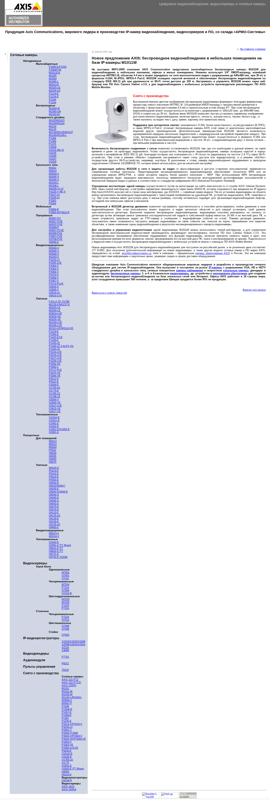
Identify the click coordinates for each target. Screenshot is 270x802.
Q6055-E (54, 503)
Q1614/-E (67, 753)
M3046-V (54, 179)
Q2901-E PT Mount (60, 545)
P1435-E (67, 721)
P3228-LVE (55, 361)
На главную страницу (253, 49)
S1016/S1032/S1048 (73, 641)
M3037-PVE (56, 224)
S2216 (65, 647)
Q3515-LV (54, 292)
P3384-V (54, 277)
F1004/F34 (55, 69)
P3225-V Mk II (57, 191)
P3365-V (54, 271)
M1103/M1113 (56, 120)
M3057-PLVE (56, 230)
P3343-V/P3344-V (72, 735)
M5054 (53, 447)
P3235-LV (67, 727)
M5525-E (54, 467)
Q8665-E (54, 527)
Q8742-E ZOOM (58, 557)
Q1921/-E (54, 420)
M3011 (52, 167)
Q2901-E (54, 432)
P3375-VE (54, 372)
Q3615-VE (55, 408)
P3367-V (54, 280)
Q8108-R (67, 780)
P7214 (65, 587)
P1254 (52, 102)
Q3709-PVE (55, 239)
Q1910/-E (54, 417)
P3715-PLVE (56, 283)
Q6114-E (67, 774)
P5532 (52, 450)
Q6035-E (54, 488)
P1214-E (54, 93)
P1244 (52, 99)
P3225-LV (54, 259)
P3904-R (54, 209)
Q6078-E (54, 509)
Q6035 (52, 456)
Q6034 (52, 453)
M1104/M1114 (56, 123)
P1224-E (54, 96)
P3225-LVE (55, 355)
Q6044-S (54, 494)
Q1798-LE (54, 396)
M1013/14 (54, 72)
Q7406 (65, 626)
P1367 (65, 718)
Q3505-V (54, 289)
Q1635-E (67, 756)
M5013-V (54, 533)
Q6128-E (54, 518)
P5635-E (67, 750)
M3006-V (67, 700)
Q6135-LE (54, 524)
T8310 (65, 669)
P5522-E (54, 381)
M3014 (53, 170)
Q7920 (65, 634)
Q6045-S (54, 500)
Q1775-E (54, 390)
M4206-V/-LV (56, 188)
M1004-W (54, 108)
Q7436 (65, 628)
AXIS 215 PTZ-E (71, 682)
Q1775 (65, 762)
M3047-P (67, 703)
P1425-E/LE (56, 337)
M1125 (52, 129)
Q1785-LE (54, 393)
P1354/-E (67, 709)
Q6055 (52, 459)
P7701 (65, 656)
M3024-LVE (55, 313)
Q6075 (52, 462)
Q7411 (65, 578)
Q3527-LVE (55, 405)
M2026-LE (54, 90)
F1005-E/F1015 (57, 66)
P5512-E (54, 378)
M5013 (53, 441)
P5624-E (54, 476)
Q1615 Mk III (56, 150)
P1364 (52, 138)
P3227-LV (54, 194)
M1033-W (67, 694)
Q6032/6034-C (57, 485)
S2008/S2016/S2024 (73, 644)
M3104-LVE (55, 322)
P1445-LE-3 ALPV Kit (61, 346)
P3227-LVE (55, 358)
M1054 (53, 78)
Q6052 (65, 771)
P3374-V (54, 274)
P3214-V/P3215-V (72, 724)
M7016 (65, 602)
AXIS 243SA (69, 789)
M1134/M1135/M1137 (61, 132)
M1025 (53, 75)
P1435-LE (54, 343)
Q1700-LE (54, 387)
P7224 (65, 617)
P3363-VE (67, 744)
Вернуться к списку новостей (109, 292)
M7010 (65, 599)
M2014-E (54, 84)
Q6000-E (54, 242)
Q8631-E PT (56, 548)
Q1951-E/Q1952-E (59, 429)
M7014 (65, 584)
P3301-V (67, 730)
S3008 (65, 650)
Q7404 (65, 590)
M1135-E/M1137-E (59, 304)
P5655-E (54, 479)
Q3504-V (54, 286)
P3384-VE (54, 375)
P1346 (65, 706)
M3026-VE (55, 319)
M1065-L (54, 81)
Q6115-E (54, 512)
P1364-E (67, 715)
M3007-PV (55, 218)
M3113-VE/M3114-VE (61, 328)
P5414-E (54, 470)
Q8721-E (54, 554)
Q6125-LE (54, 515)
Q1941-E (54, 423)
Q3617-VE (55, 411)
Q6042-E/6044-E (58, 491)
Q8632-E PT (56, 551)
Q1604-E (54, 384)
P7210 (65, 605)
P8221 (65, 663)
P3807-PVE (55, 236)
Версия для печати (254, 289)
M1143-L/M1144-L (72, 697)
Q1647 (52, 158)
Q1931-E (67, 765)
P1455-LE (54, 349)
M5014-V (54, 536)
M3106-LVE (55, 325)
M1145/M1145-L (58, 135)
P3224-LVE (55, 352)
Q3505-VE (55, 402)
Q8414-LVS (55, 295)
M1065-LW (55, 111)
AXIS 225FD (69, 685)
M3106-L (54, 185)
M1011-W (67, 691)
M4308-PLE (55, 233)
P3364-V (54, 268)
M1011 (65, 688)
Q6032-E (54, 482)
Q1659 (52, 161)
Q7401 (65, 575)
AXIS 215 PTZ (70, 679)
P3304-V (54, 265)
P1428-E (54, 340)
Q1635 (52, 153)
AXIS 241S (68, 786)
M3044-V (54, 173)
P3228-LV (54, 197)
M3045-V (54, 176)
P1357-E (67, 712)
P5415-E (54, 473)
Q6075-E (54, 506)
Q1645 (52, 155)
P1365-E (54, 334)
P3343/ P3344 (70, 732)
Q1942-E (54, 426)
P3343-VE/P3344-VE (74, 738)
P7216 (65, 608)
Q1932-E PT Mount (73, 768)
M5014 (53, 444)
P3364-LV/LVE (70, 747)
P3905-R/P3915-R (59, 212)
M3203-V (54, 257)
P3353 (52, 200)
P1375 (52, 144)
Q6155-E (54, 521)
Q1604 (52, 147)
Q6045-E (54, 497)
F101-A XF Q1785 (59, 301)
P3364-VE (54, 363)
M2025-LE (54, 87)
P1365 (52, 141)
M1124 (52, 126)
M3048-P (54, 227)
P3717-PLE (55, 369)
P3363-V (67, 741)
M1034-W (54, 114)
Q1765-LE (67, 759)
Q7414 (65, 620)
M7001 (65, 572)
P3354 (52, 203)
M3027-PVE (56, 221)
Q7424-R (67, 593)
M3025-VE (55, 316)
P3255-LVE (55, 262)
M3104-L (54, 182)
